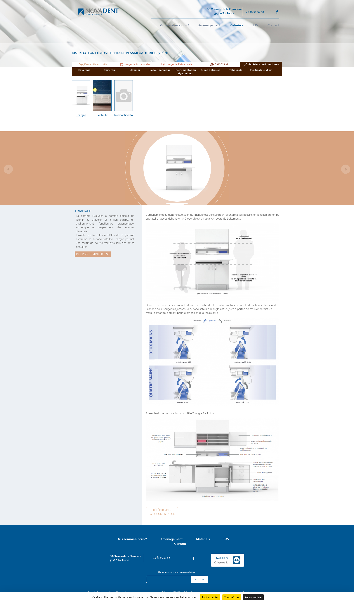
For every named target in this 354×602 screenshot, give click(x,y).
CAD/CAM (221, 64)
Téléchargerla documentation (162, 512)
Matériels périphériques (263, 64)
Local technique (160, 70)
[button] (8, 169)
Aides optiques (210, 70)
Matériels (236, 25)
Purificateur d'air (261, 70)
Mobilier (135, 70)
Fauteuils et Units (95, 64)
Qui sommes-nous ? (174, 25)
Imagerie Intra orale (136, 64)
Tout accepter (210, 597)
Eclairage (84, 70)
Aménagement (209, 25)
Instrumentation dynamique (185, 72)
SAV (255, 25)
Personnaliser (253, 597)
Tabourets (235, 70)
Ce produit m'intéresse (93, 254)
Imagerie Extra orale (178, 64)
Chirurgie (110, 70)
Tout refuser (231, 597)
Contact (273, 25)
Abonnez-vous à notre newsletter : (177, 572)
